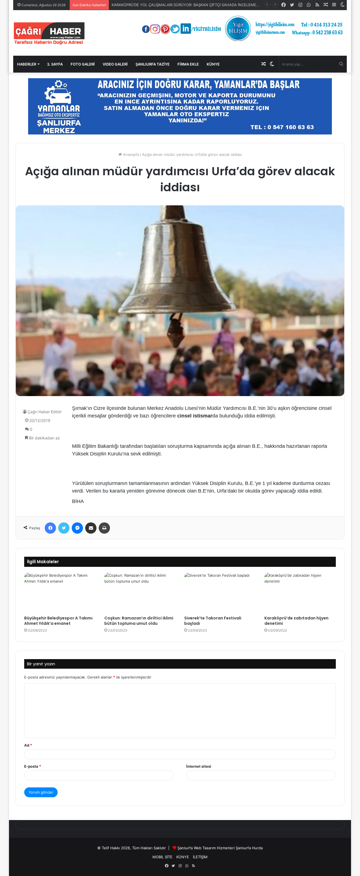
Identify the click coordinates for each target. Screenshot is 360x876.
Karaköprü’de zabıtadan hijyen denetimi (296, 620)
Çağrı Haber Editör (45, 411)
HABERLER (26, 64)
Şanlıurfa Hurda (249, 848)
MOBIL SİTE (162, 857)
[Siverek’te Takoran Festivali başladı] (220, 592)
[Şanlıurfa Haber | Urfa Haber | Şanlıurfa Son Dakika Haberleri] (49, 32)
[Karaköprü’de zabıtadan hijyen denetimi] (300, 592)
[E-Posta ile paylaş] (90, 528)
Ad (28, 745)
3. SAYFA (55, 64)
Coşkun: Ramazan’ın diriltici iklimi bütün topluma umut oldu (138, 620)
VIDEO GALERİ (115, 64)
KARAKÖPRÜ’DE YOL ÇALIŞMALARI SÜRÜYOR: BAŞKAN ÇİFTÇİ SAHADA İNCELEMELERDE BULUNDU (199, 5)
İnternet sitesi (198, 766)
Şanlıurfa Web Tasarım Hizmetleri (206, 848)
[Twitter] (63, 528)
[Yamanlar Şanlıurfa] (180, 106)
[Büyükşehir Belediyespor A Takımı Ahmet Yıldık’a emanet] (60, 592)
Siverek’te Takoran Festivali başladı (212, 620)
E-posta (32, 766)
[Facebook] (50, 528)
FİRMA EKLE (188, 64)
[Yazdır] (104, 528)
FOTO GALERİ (83, 64)
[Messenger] (77, 528)
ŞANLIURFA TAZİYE (153, 64)
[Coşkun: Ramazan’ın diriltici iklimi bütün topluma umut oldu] (140, 592)
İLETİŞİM (200, 857)
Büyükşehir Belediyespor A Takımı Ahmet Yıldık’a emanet (58, 620)
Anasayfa (130, 154)
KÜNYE (213, 64)
